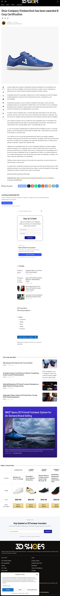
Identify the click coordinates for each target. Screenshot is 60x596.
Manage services (6, 585)
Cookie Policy (15, 593)
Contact (26, 593)
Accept (8, 589)
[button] (37, 574)
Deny (20, 589)
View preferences (32, 589)
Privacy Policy (21, 593)
